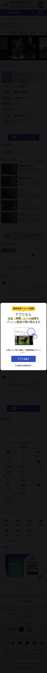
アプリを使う (23, 359)
